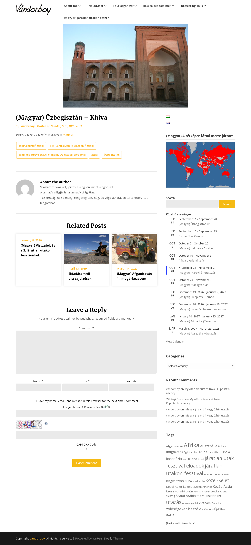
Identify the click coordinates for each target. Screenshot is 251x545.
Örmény (209, 509)
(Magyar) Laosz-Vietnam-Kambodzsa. (202, 309)
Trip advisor (95, 6)
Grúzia (203, 452)
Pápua (223, 491)
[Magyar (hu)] (168, 116)
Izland (192, 459)
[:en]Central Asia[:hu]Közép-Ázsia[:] (72, 146)
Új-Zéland (220, 509)
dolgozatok (174, 451)
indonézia (174, 458)
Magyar (68, 134)
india (226, 452)
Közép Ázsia (222, 486)
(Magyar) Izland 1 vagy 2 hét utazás (207, 409)
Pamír (207, 491)
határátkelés (215, 452)
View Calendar (175, 341)
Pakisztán (198, 491)
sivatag (170, 496)
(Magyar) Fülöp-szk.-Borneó (196, 297)
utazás (173, 502)
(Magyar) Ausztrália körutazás (197, 333)
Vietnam (205, 503)
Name (38, 381)
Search (170, 198)
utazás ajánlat (190, 503)
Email (85, 381)
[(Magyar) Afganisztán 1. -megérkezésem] (134, 247)
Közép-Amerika (203, 486)
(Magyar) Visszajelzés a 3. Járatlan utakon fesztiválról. (38, 250)
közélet (188, 486)
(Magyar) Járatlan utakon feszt (85, 18)
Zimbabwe (216, 503)
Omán (189, 491)
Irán (185, 459)
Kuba (188, 481)
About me (70, 6)
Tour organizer (123, 6)
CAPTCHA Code (86, 444)
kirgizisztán (175, 480)
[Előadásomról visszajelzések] (86, 247)
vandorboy (27, 126)
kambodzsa (210, 474)
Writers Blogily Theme (108, 538)
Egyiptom (188, 452)
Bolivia (222, 446)
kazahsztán (223, 474)
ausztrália (208, 445)
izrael (201, 459)
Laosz (170, 491)
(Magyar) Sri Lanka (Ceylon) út (198, 321)
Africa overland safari (192, 260)
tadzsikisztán (206, 495)
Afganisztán (174, 446)
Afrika (191, 445)
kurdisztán (199, 481)
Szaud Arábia (186, 495)
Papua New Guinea (191, 236)
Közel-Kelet (217, 480)
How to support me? (157, 6)
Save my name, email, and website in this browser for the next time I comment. (88, 401)
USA (219, 496)
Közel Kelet (174, 486)
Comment (86, 328)
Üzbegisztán (112, 154)
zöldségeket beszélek (184, 508)
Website (132, 381)
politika (215, 491)
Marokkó (180, 491)
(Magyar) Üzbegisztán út (194, 224)
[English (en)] (168, 122)
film (196, 452)
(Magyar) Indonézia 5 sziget (196, 248)
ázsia (94, 154)
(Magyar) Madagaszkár (193, 285)
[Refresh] (46, 423)
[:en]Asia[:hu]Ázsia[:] (31, 146)
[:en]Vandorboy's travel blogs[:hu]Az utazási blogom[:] (52, 154)
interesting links (191, 6)
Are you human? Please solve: (82, 407)
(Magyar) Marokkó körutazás (197, 272)
